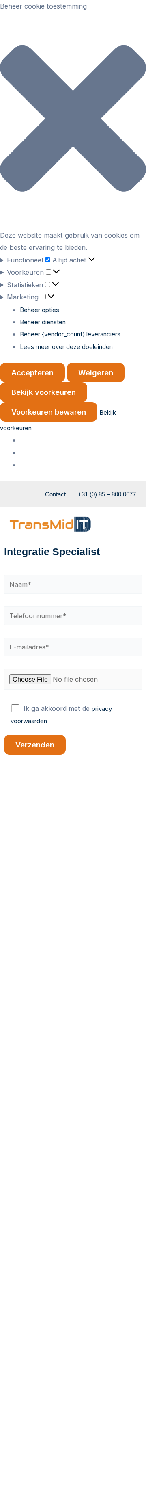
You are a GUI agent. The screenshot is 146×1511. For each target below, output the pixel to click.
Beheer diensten (43, 322)
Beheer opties (39, 310)
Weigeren (95, 372)
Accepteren (32, 372)
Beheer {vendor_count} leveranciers (70, 334)
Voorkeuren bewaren (48, 411)
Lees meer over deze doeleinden (66, 347)
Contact (55, 494)
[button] (73, 120)
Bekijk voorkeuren (43, 391)
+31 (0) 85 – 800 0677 (107, 494)
